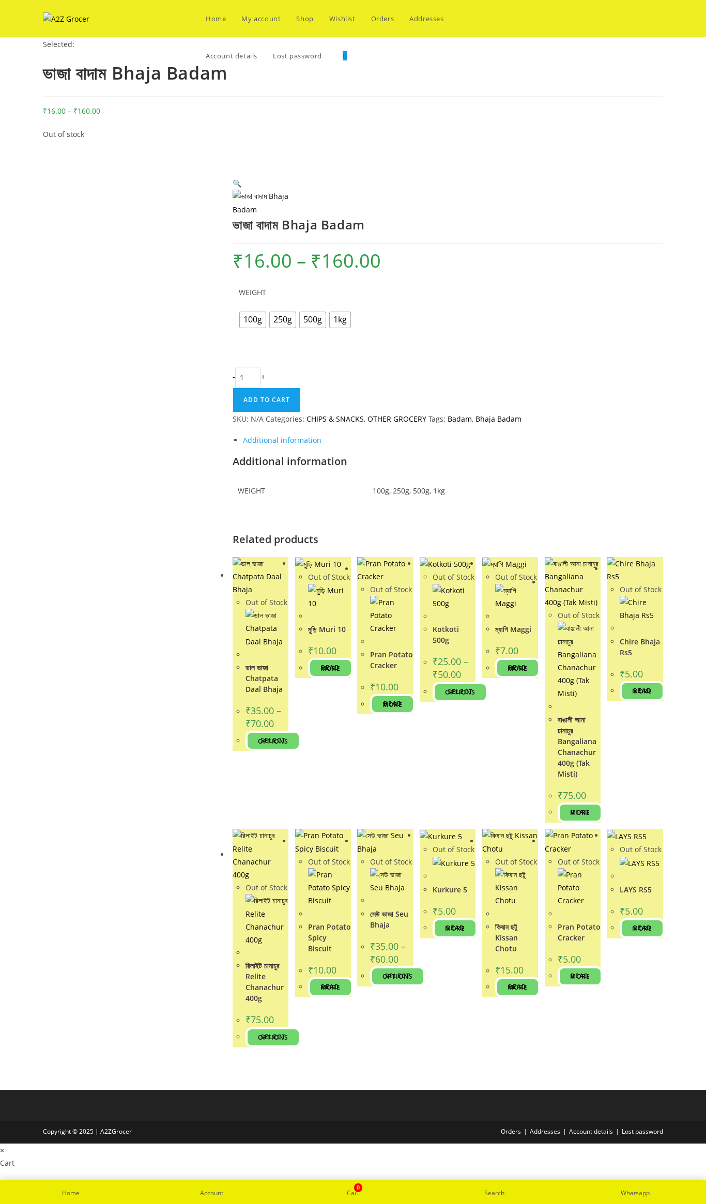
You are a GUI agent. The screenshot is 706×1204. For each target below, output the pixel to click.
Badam (460, 419)
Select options (273, 741)
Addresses (545, 1131)
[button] (237, 183)
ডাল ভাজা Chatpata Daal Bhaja (264, 678)
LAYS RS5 (636, 889)
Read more (330, 668)
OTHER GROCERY (396, 419)
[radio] (253, 320)
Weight (252, 292)
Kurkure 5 (450, 889)
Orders (511, 1131)
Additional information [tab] (282, 440)
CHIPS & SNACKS (335, 419)
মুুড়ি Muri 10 (327, 629)
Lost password (642, 1131)
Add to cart (266, 399)
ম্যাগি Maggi (513, 629)
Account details (591, 1131)
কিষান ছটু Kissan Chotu (506, 937)
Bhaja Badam (498, 419)
